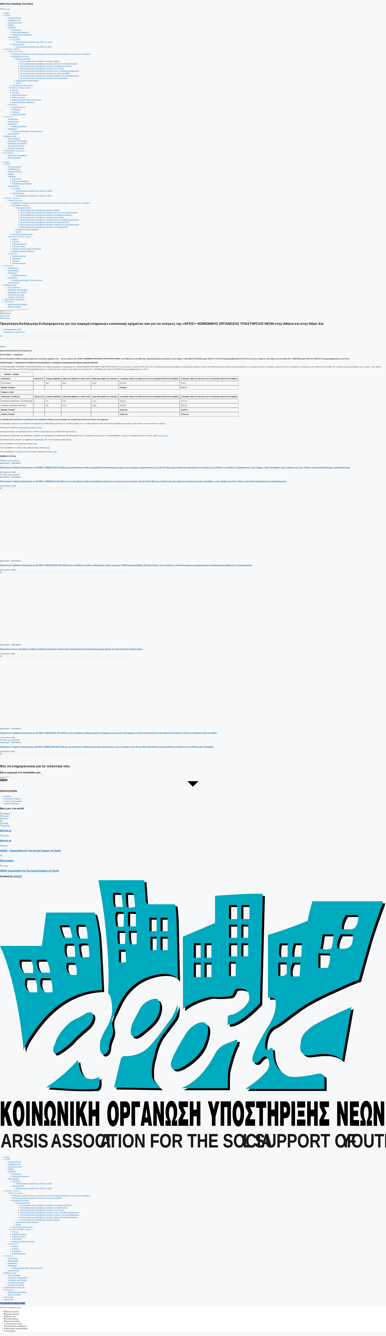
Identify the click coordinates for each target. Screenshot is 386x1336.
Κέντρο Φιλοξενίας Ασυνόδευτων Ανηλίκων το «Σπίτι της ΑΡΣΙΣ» (45, 73)
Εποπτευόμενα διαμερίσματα (27, 80)
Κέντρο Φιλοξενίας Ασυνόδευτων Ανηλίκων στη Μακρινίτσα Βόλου (46, 66)
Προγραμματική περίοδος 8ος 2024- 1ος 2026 (34, 42)
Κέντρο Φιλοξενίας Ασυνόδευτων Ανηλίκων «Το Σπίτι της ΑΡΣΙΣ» (37, 1198)
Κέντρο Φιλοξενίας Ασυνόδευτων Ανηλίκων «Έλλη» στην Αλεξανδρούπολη (49, 64)
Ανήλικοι (15, 1246)
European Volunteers (16, 148)
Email (2, 778)
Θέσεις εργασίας (14, 158)
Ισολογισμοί (16, 30)
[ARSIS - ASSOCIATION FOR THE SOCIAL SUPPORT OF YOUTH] (193, 1153)
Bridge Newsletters (19, 126)
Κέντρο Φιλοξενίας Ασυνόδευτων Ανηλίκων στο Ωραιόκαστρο (44, 78)
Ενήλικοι (15, 1249)
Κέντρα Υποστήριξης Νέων (22, 85)
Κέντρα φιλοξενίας (23, 59)
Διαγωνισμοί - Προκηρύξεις (14, 332)
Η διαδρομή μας (14, 20)
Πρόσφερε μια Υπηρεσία (17, 143)
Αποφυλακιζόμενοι (19, 95)
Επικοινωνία (8, 1299)
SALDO (17, 876)
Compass (15, 112)
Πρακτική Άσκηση (19, 114)
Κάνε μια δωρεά (14, 138)
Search (2, 311)
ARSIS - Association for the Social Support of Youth (30, 850)
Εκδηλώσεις (12, 129)
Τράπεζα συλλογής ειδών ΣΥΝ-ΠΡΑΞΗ (26, 100)
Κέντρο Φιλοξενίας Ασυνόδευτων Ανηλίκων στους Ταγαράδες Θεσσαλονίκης (49, 71)
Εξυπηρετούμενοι (19, 107)
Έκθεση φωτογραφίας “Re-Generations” (27, 131)
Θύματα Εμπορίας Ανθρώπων (23, 102)
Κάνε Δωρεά (8, 1297)
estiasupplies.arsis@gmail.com (30, 428)
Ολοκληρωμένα (18, 44)
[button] (12, 1303)
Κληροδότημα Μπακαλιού (22, 35)
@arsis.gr (5, 830)
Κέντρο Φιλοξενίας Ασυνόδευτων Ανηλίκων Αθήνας (40, 61)
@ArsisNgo (6, 860)
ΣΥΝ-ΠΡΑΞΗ (16, 1239)
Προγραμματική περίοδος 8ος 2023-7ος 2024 (34, 47)
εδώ (35, 444)
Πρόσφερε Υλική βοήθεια (17, 141)
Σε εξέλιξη (16, 39)
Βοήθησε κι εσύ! (10, 136)
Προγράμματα (13, 37)
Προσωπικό (16, 109)
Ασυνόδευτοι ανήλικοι (20, 56)
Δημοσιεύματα (13, 134)
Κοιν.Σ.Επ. (15, 93)
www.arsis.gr (163, 436)
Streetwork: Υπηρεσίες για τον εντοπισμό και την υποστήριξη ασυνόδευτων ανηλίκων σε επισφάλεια (51, 54)
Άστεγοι (15, 90)
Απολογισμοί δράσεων (20, 32)
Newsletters (12, 124)
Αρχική (6, 13)
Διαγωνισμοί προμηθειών (17, 155)
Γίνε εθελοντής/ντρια (16, 146)
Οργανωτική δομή (15, 23)
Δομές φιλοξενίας (23, 1203)
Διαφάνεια (12, 27)
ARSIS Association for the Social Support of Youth (29, 870)
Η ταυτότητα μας (14, 18)
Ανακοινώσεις (13, 122)
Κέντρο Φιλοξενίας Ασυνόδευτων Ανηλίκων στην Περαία (42, 68)
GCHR (18, 83)
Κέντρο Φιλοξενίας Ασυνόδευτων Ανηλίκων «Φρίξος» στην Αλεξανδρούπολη (49, 76)
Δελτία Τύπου (13, 119)
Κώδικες (11, 25)
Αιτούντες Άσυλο (18, 97)
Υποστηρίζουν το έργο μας (14, 151)
